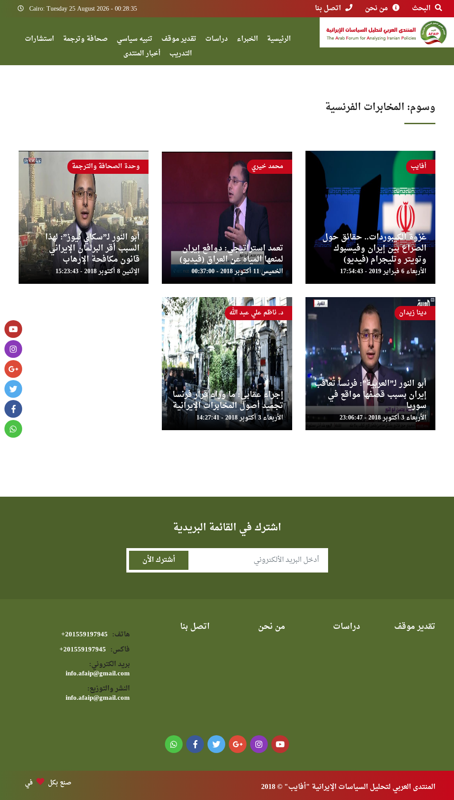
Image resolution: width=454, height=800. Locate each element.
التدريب (180, 54)
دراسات (216, 40)
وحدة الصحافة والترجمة (106, 167)
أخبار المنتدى (141, 54)
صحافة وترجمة (85, 40)
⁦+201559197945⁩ (95, 634)
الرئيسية (279, 40)
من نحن (376, 8)
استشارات (39, 40)
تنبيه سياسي (135, 40)
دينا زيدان (413, 313)
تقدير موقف (178, 40)
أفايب (419, 167)
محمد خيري (267, 167)
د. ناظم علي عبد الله (256, 313)
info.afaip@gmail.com (98, 669)
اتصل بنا (328, 8)
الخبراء (247, 40)
